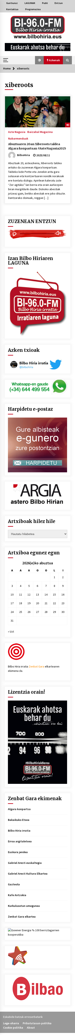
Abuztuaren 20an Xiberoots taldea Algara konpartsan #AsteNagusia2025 (37, 146)
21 (46, 603)
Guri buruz (12, 3)
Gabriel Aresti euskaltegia (25, 863)
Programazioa (33, 9)
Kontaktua (12, 9)
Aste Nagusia (16, 131)
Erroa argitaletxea (20, 841)
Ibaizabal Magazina (40, 131)
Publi (45, 3)
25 (20, 612)
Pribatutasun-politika (37, 1023)
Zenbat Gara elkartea (22, 916)
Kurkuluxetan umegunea (24, 906)
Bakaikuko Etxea (18, 820)
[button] (39, 60)
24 (12, 612)
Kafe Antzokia (17, 895)
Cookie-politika (13, 1027)
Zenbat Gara (36, 666)
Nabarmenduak (18, 138)
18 (20, 603)
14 (46, 594)
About (31, 1027)
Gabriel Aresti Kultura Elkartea (28, 873)
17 (12, 603)
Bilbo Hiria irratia (19, 830)
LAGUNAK (30, 3)
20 (37, 603)
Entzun (59, 3)
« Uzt (11, 631)
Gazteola (14, 884)
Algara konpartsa (19, 809)
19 (29, 603)
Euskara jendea (18, 852)
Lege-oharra (11, 1023)
